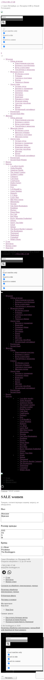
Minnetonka (14, 202)
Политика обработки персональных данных (18, 628)
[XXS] (22, 531)
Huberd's (13, 193)
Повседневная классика (24, 63)
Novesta (13, 204)
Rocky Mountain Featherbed (21, 218)
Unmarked (14, 237)
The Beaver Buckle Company (21, 229)
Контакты (9, 244)
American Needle (16, 170)
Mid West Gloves (16, 200)
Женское (9, 116)
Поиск (8, 636)
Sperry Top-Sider (16, 223)
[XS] (22, 533)
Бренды (9, 164)
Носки (17, 107)
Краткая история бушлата (16, 620)
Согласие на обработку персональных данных (19, 586)
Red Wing (14, 216)
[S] (22, 535)
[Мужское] (22, 516)
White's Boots (15, 239)
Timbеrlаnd (14, 235)
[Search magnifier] (3, 22)
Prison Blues (15, 212)
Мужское (9, 59)
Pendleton (14, 208)
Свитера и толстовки (23, 78)
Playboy (13, 210)
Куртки (18, 80)
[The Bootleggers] (22, 552)
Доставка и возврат (8, 600)
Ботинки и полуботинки (25, 65)
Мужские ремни (21, 101)
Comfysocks (15, 181)
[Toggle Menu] (2, 55)
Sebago (13, 221)
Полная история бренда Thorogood (19, 622)
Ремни (17, 333)
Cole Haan (14, 179)
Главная (4, 491)
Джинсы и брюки (22, 82)
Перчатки (19, 93)
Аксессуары (15, 84)
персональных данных (10, 592)
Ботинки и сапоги (22, 122)
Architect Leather (16, 174)
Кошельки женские (22, 147)
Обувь (12, 350)
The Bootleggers (16, 231)
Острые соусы (20, 86)
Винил (8, 162)
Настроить (9, 678)
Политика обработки (9, 590)
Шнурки (18, 105)
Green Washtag (16, 191)
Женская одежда (16, 128)
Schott (12, 225)
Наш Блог (9, 248)
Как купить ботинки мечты (17, 618)
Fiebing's (13, 185)
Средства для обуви (23, 103)
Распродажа (15, 111)
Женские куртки (21, 137)
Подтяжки (19, 95)
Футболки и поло (22, 74)
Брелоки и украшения (24, 88)
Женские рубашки (22, 132)
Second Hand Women (18, 160)
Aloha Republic (16, 168)
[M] (22, 538)
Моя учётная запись (13, 634)
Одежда (13, 361)
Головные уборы (21, 91)
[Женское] (22, 514)
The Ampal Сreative (17, 172)
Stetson (13, 227)
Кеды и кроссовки (22, 67)
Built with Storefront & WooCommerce (20, 629)
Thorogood (14, 233)
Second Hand (15, 346)
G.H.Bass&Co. (16, 189)
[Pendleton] (22, 550)
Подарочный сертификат (25, 109)
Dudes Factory (15, 183)
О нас (8, 241)
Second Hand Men (17, 114)
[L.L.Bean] (22, 547)
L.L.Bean (13, 195)
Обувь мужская (16, 61)
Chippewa (14, 176)
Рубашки (18, 76)
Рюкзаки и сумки (22, 99)
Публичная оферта (8, 596)
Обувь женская (16, 118)
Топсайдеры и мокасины (25, 70)
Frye (12, 187)
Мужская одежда (17, 72)
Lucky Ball (14, 197)
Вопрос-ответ (11, 246)
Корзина (10, 672)
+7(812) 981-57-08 (8, 2)
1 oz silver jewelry (17, 166)
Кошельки (19, 97)
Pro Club (13, 214)
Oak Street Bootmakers (19, 206)
